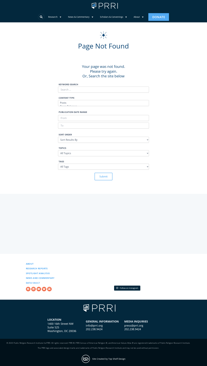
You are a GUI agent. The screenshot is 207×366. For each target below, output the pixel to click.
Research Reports (37, 268)
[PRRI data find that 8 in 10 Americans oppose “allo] (127, 273)
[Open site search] (41, 17)
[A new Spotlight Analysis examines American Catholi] (163, 273)
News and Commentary (40, 278)
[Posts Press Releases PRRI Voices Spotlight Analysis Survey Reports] (103, 103)
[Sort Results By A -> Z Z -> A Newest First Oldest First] (103, 140)
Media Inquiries (136, 321)
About (137, 16)
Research (53, 16)
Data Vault (33, 282)
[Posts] (103, 103)
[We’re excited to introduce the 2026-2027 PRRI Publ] (90, 273)
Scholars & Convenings (111, 16)
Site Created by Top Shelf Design (108, 358)
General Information (102, 321)
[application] (60, 17)
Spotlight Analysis (38, 273)
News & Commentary (78, 16)
